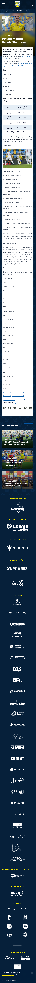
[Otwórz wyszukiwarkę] (31, 4)
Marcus (7, 398)
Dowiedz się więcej (8, 975)
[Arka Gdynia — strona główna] (17, 4)
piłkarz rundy (9, 402)
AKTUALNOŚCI (17, 11)
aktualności (17, 394)
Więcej (27, 425)
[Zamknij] (32, 973)
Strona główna (6, 11)
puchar (7, 394)
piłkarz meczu (18, 398)
